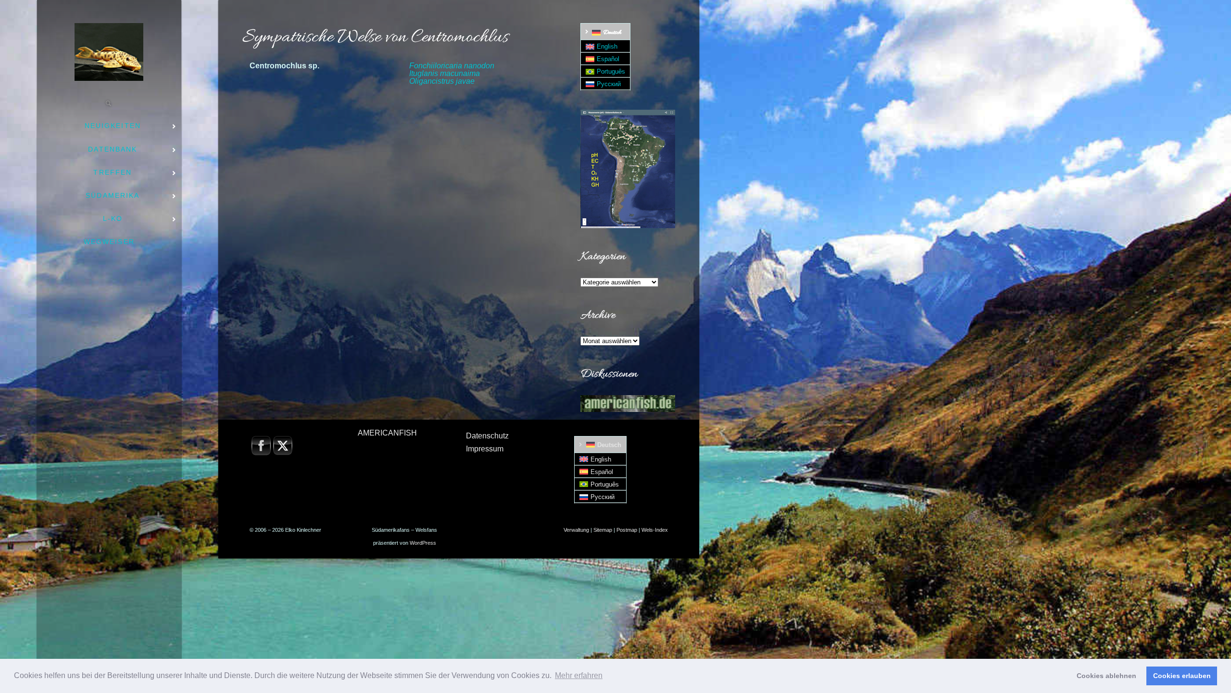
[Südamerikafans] (109, 52)
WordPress (423, 543)
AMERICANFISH (387, 433)
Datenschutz (487, 436)
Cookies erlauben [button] (1182, 676)
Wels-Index (654, 530)
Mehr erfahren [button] (579, 675)
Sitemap (602, 530)
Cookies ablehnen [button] (1106, 676)
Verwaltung (576, 530)
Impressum (484, 449)
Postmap (626, 530)
